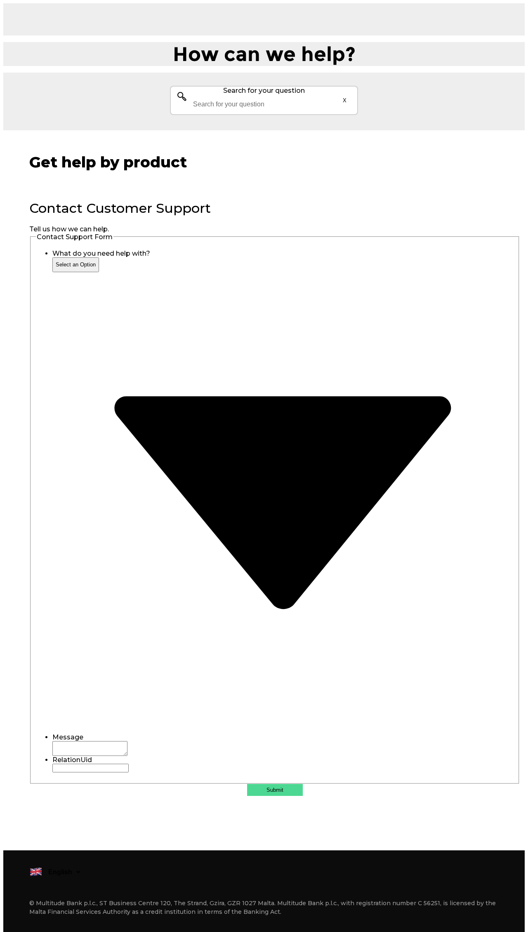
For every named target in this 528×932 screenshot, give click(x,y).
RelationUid (72, 760)
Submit (274, 790)
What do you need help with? (101, 253)
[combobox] (264, 104)
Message (67, 737)
